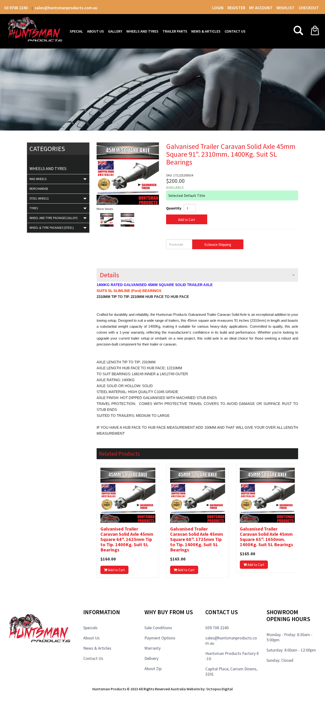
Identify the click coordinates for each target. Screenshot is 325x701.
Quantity (173, 208)
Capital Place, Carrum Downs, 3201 (231, 671)
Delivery (151, 658)
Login (218, 7)
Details (109, 275)
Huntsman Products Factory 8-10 (232, 656)
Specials (90, 627)
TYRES (34, 208)
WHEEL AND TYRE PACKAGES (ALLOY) (54, 218)
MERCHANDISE (39, 189)
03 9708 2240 (16, 7)
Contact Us (93, 658)
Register (236, 7)
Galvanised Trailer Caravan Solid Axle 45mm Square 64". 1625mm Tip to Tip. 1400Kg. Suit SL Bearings (126, 539)
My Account (261, 7)
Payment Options (159, 638)
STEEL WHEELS (39, 198)
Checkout (309, 7)
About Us (91, 638)
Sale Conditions (158, 627)
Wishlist (285, 7)
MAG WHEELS (38, 179)
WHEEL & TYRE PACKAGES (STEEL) (52, 228)
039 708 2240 (217, 627)
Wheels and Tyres (48, 168)
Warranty (152, 648)
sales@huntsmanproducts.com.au (66, 7)
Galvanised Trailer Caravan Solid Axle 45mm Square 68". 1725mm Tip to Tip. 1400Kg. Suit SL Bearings (196, 539)
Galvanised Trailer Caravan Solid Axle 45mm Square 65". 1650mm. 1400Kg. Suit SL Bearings (266, 536)
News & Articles (97, 648)
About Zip (153, 668)
